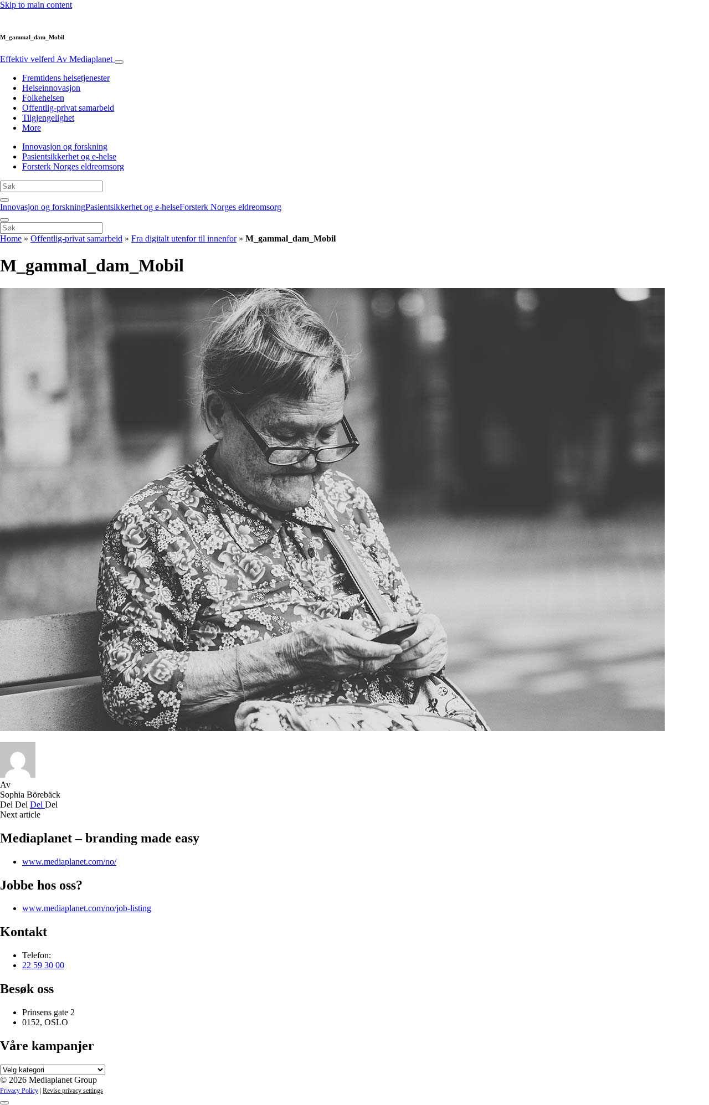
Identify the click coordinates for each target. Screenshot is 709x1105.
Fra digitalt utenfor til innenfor (184, 238)
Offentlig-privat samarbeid (68, 107)
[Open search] (4, 200)
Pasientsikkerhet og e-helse (69, 156)
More (31, 127)
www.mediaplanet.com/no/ (69, 861)
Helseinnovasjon (51, 87)
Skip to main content (36, 4)
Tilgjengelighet (48, 117)
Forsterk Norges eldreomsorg (73, 166)
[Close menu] (4, 220)
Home (11, 238)
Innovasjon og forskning (64, 146)
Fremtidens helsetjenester (66, 78)
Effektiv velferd (56, 59)
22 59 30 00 (43, 965)
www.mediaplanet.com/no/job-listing (86, 908)
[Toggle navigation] (119, 62)
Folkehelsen (43, 97)
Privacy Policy (19, 1090)
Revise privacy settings (73, 1090)
